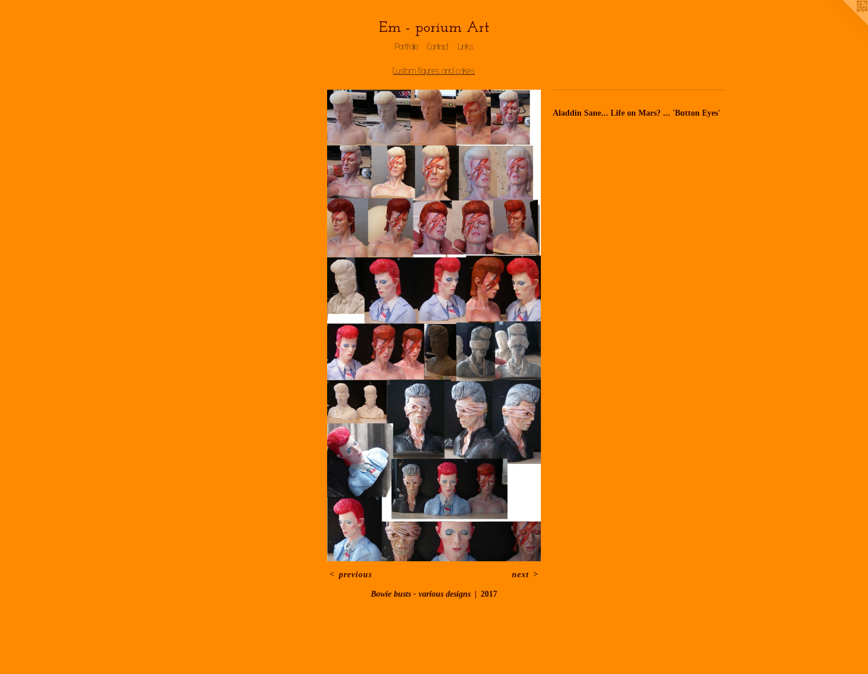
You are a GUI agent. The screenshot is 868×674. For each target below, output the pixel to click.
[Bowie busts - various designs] (433, 325)
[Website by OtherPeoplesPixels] (844, 23)
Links (466, 46)
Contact (438, 46)
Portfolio (406, 46)
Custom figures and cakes (434, 70)
